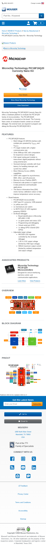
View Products (35, 281)
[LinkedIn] (34, 467)
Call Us (24, 414)
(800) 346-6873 (8, 3)
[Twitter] (34, 458)
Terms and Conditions (23, 502)
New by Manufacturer (31, 31)
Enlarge (24, 89)
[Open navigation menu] (3, 23)
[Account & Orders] (28, 23)
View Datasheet (23, 105)
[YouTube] (23, 467)
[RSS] (12, 467)
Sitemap (23, 519)
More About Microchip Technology (23, 100)
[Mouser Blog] (28, 476)
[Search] (41, 15)
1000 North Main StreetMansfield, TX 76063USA (23, 434)
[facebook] (12, 458)
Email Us (24, 421)
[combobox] (20, 15)
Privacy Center (23, 494)
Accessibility (23, 511)
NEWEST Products (15, 31)
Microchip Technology (9, 33)
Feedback (24, 486)
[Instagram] (23, 458)
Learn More (22, 281)
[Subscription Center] (17, 476)
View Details (23, 95)
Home (4, 31)
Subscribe (37, 404)
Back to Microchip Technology (15, 48)
